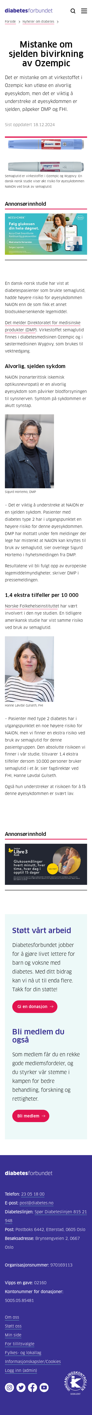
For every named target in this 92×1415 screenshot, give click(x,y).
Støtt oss (13, 1326)
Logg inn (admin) (21, 1370)
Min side (13, 1335)
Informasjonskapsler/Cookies (33, 1361)
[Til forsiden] (29, 11)
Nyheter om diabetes (38, 21)
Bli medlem (28, 1116)
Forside (10, 21)
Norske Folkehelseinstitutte (31, 606)
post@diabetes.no (36, 1203)
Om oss (12, 1317)
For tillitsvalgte (19, 1344)
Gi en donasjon (32, 1006)
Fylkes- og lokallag (23, 1352)
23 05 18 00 (32, 1194)
